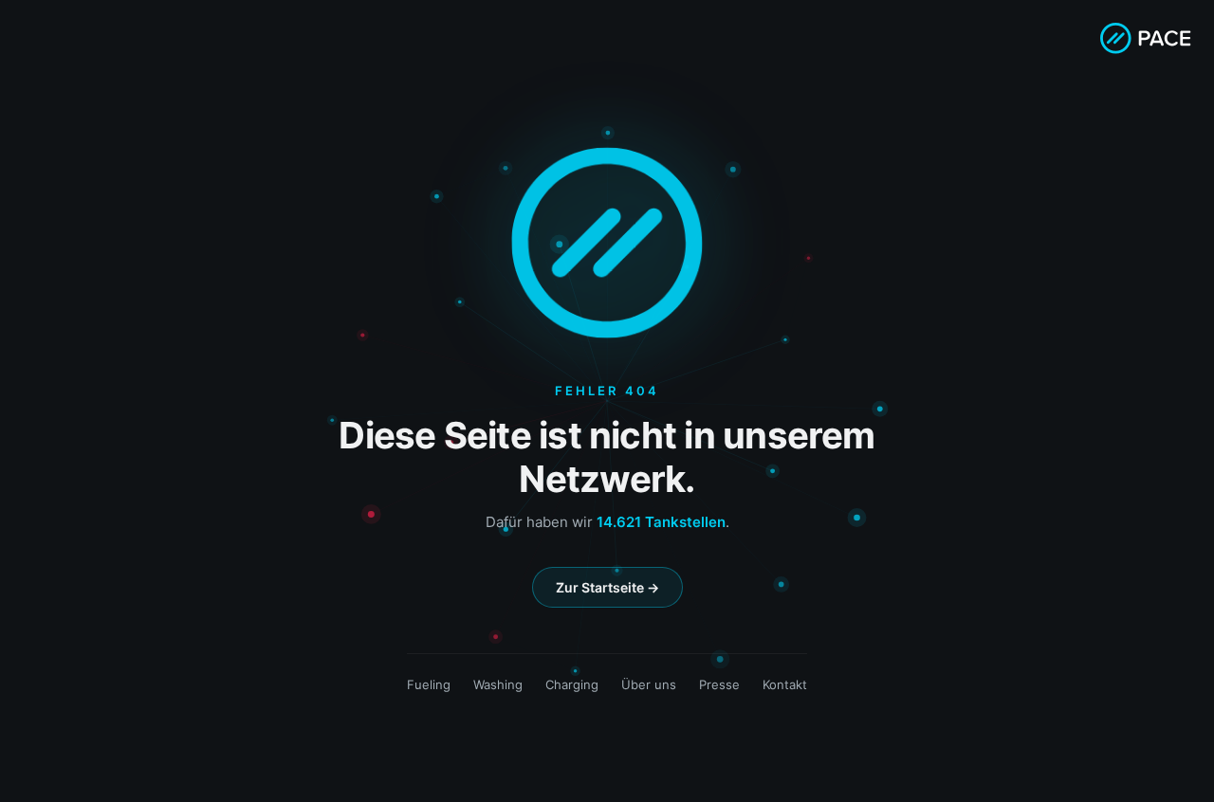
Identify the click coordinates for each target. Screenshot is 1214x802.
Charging (571, 684)
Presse (719, 684)
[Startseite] (1145, 38)
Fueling (429, 684)
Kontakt (785, 684)
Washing (498, 684)
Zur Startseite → (607, 587)
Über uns (648, 684)
